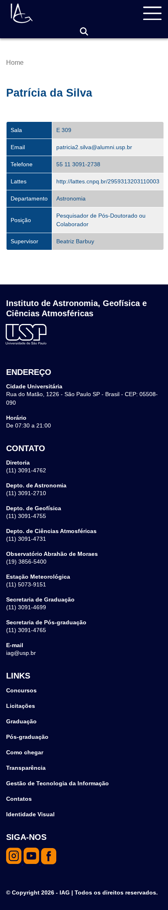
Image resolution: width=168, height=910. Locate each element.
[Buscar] (84, 31)
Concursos (21, 690)
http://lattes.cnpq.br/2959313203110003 (107, 181)
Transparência (26, 768)
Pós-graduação (27, 737)
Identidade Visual (30, 814)
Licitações (20, 706)
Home (15, 62)
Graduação (21, 721)
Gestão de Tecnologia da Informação (57, 783)
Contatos (19, 798)
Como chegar (24, 752)
